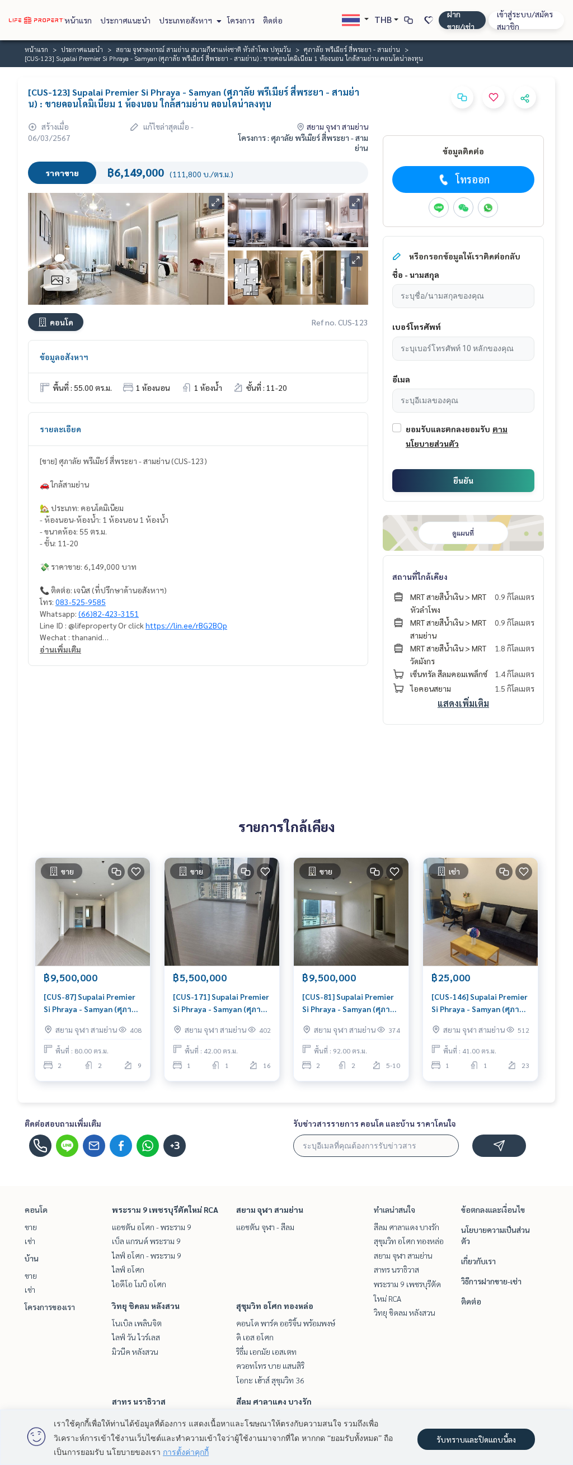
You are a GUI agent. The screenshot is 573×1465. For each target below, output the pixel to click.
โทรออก (472, 179)
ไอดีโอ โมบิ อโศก (139, 1284)
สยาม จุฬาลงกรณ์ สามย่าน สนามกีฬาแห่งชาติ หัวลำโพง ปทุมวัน (203, 49)
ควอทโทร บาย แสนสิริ (270, 1365)
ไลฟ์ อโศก (128, 1269)
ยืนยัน (463, 480)
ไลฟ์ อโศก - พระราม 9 (146, 1255)
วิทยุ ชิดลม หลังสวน (146, 1306)
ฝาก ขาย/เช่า (461, 20)
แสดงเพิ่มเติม (463, 703)
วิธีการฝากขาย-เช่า (491, 1281)
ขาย (31, 1227)
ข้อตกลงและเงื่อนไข (493, 1209)
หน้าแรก (78, 20)
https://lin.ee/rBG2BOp (186, 625)
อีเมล (401, 379)
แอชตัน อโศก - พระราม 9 (151, 1227)
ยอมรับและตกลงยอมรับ (448, 429)
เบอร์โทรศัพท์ (416, 327)
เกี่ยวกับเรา (478, 1261)
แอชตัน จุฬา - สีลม (265, 1227)
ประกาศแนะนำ (125, 20)
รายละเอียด (60, 429)
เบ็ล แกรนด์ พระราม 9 (146, 1241)
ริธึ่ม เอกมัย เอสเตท (266, 1351)
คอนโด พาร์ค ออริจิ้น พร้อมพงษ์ (285, 1323)
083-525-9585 (80, 602)
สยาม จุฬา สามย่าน (269, 1209)
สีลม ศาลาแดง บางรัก (274, 1401)
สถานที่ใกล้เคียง (420, 576)
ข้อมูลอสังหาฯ (64, 357)
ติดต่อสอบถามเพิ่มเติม (63, 1123)
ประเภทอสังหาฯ (186, 20)
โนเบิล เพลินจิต (137, 1323)
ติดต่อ (273, 20)
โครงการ (241, 20)
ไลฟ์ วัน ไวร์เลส (136, 1337)
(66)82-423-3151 (108, 613)
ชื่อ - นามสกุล (415, 275)
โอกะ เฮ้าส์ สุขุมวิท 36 (270, 1380)
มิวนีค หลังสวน (135, 1351)
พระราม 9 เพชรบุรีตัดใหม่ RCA (165, 1209)
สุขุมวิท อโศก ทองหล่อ (274, 1306)
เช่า (30, 1241)
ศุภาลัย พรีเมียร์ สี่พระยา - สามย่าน (352, 49)
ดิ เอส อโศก (255, 1337)
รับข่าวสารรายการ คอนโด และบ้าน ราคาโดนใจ (374, 1123)
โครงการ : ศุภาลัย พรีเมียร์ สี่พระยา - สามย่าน (303, 143)
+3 (175, 1146)
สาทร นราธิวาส (139, 1401)
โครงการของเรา (50, 1307)
